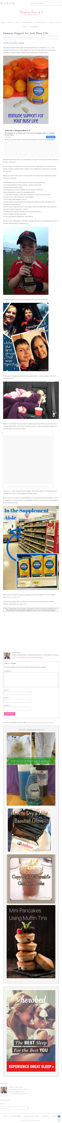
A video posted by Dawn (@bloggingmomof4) (19, 486)
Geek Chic (40, 657)
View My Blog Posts (5, 1100)
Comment (8, 671)
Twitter (18, 597)
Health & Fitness (25, 37)
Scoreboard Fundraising (26, 657)
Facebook (10, 597)
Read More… (6, 1095)
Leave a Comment (41, 37)
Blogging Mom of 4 (31, 13)
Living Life (33, 37)
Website (7, 705)
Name (6, 690)
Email (6, 698)
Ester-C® (49, 47)
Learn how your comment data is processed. (40, 722)
